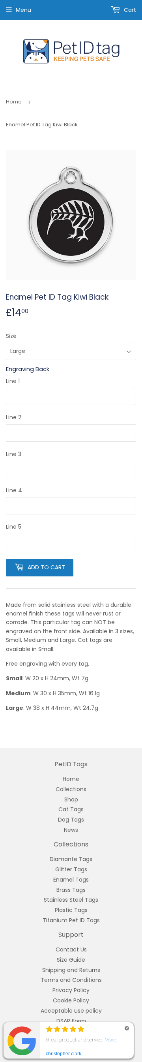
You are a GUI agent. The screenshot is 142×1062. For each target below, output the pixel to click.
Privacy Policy (71, 990)
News (71, 830)
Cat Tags (71, 809)
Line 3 (13, 454)
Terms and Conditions (71, 980)
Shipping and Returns (71, 970)
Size (11, 336)
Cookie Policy (71, 1000)
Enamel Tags (71, 880)
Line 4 (14, 490)
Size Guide (71, 960)
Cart (129, 10)
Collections (71, 789)
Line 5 (13, 527)
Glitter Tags (71, 869)
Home (14, 101)
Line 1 (13, 381)
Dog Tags (71, 820)
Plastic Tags (71, 910)
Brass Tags (71, 890)
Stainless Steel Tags (71, 900)
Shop (71, 799)
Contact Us (71, 949)
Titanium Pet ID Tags (71, 920)
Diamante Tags (71, 859)
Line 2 (13, 417)
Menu (23, 10)
